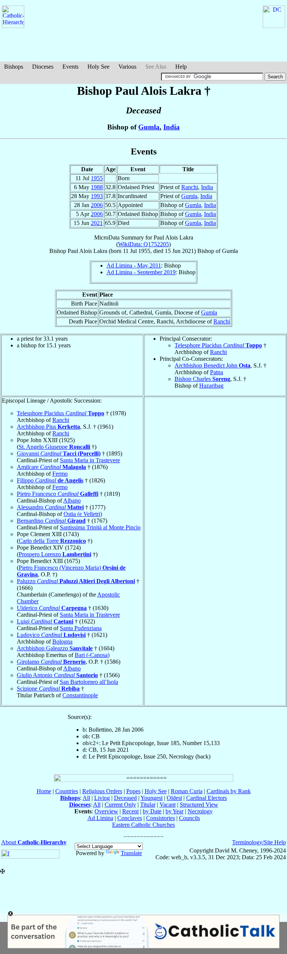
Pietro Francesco (57, 494)
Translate (131, 853)
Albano (72, 500)
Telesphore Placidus (218, 345)
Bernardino (51, 520)
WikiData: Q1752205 (143, 244)
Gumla (149, 127)
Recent (130, 811)
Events (70, 66)
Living (102, 798)
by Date (152, 811)
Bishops (13, 66)
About (34, 842)
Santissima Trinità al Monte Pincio (100, 527)
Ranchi (189, 187)
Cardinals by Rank (229, 791)
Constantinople (80, 695)
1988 (97, 187)
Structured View (199, 804)
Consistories (160, 818)
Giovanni (59, 453)
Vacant (168, 804)
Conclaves (129, 818)
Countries (66, 791)
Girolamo (51, 662)
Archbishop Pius (48, 426)
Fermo (60, 473)
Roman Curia (187, 791)
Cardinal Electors (206, 798)
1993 (97, 196)
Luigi (45, 621)
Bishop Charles (202, 379)
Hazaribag (211, 385)
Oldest (174, 798)
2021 (97, 223)
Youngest (152, 798)
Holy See (98, 66)
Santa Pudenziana (81, 628)
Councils (189, 818)
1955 (97, 178)
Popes (133, 791)
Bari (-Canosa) (92, 655)
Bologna (62, 641)
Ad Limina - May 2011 (134, 265)
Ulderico (52, 608)
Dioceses (42, 66)
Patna (216, 372)
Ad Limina (100, 818)
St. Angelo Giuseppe (54, 447)
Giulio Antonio (57, 675)
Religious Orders (102, 791)
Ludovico (51, 635)
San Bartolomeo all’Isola (89, 682)
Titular (147, 804)
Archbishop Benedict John (212, 365)
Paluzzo (76, 581)
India (171, 127)
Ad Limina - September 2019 (141, 272)
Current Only (120, 804)
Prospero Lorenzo (55, 554)
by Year (174, 811)
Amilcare (51, 467)
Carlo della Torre (52, 541)
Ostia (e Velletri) (83, 514)
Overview (106, 811)
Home (44, 791)
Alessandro (50, 507)
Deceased (125, 798)
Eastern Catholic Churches (143, 825)
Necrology (200, 811)
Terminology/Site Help (259, 842)
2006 (97, 205)
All (86, 798)
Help (181, 66)
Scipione (48, 688)
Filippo (50, 480)
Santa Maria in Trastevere (90, 460)
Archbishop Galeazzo (55, 648)
